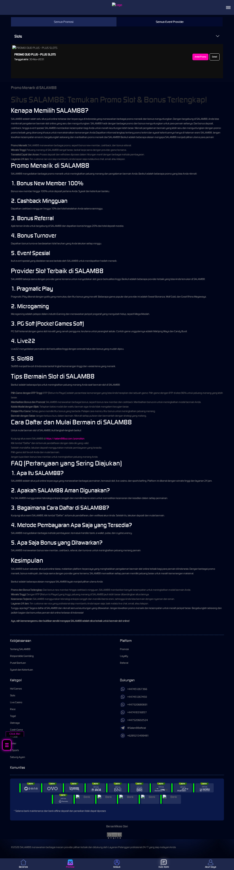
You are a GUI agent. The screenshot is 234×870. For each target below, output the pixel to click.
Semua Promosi (64, 22)
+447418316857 (137, 712)
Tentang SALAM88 (20, 649)
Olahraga (15, 722)
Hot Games (16, 688)
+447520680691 (137, 704)
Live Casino (16, 702)
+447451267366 (137, 689)
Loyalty (124, 656)
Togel (13, 716)
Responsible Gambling (22, 656)
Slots (18, 36)
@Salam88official (136, 727)
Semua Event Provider (170, 22)
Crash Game (16, 729)
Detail (214, 56)
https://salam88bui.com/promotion (65, 438)
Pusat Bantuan (18, 662)
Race (13, 709)
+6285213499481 (138, 735)
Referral (124, 662)
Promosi (124, 649)
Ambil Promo (200, 56)
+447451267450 (137, 696)
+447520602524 (137, 720)
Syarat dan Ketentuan (21, 669)
